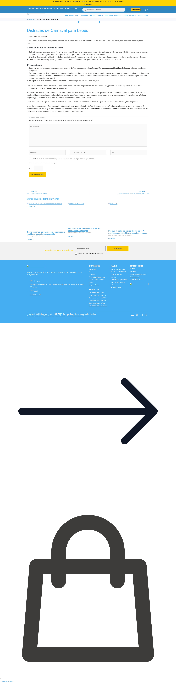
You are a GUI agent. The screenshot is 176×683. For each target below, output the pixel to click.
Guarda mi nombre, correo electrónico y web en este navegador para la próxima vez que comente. (63, 159)
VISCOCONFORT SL (57, 314)
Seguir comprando (7, 681)
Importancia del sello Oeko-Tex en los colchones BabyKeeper (84, 229)
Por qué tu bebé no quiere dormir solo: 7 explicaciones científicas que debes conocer (127, 232)
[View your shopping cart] (146, 10)
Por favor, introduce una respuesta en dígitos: (43, 163)
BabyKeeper (31, 20)
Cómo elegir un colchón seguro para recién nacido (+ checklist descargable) (46, 233)
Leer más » (30, 239)
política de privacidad (96, 253)
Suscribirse (118, 248)
